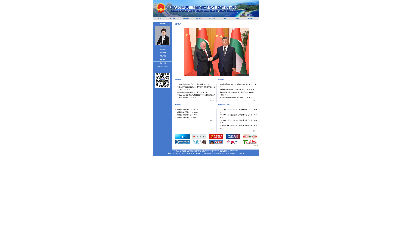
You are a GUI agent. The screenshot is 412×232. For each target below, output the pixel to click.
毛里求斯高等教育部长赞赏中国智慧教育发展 (235, 84)
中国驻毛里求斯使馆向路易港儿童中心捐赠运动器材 (237, 92)
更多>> (212, 100)
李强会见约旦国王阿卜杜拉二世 (187, 92)
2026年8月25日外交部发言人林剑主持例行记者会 (236, 109)
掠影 (237, 18)
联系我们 (251, 18)
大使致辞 (163, 46)
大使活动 (163, 52)
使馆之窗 (163, 59)
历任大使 (163, 56)
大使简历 (163, 49)
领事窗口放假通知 (183, 109)
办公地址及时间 (162, 66)
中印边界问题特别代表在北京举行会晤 (190, 84)
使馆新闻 (173, 18)
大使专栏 (163, 23)
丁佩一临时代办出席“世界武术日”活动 (232, 89)
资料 (224, 18)
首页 (159, 18)
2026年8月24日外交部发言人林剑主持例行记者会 (236, 115)
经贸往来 (199, 18)
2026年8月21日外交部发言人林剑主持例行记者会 (236, 120)
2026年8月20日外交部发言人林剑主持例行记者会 (236, 125)
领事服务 (186, 18)
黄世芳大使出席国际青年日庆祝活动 (232, 97)
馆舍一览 (163, 63)
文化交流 (212, 18)
